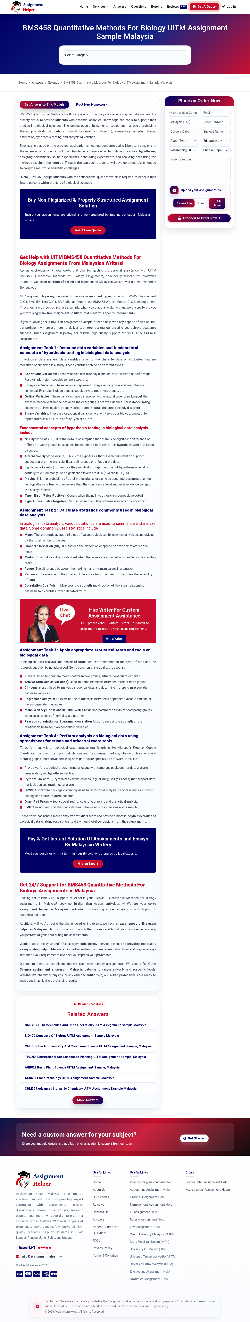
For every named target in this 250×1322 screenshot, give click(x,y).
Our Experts (101, 1197)
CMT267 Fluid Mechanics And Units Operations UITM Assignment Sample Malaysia (85, 1025)
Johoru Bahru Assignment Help (207, 1182)
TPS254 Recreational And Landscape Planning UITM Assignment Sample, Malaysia (85, 1057)
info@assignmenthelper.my (41, 1256)
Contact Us (100, 1212)
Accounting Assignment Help (150, 1190)
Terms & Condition (105, 1255)
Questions (138, 6)
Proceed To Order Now (200, 218)
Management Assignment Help (151, 1204)
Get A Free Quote (88, 230)
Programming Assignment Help (151, 1182)
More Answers (88, 1100)
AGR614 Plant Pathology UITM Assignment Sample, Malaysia (69, 1078)
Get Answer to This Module (44, 104)
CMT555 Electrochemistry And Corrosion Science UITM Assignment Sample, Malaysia (88, 1046)
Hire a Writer (114, 639)
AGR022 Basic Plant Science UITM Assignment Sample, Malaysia (72, 1067)
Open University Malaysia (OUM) (152, 1234)
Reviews (173, 6)
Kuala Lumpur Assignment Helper (208, 1190)
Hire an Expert (88, 864)
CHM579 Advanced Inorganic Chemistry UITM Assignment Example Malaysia (81, 1088)
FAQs (96, 1240)
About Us (99, 1190)
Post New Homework (91, 104)
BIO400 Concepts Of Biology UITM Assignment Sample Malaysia (72, 1036)
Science (53, 82)
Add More (218, 203)
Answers (119, 6)
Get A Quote (206, 6)
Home (83, 6)
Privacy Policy (102, 1248)
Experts (156, 6)
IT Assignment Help (143, 1212)
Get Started (196, 1138)
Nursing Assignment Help (147, 1219)
